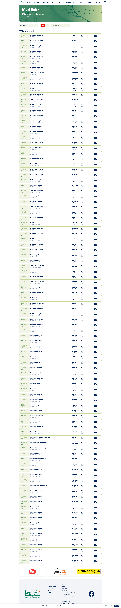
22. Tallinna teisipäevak (36, 190)
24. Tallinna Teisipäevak (37, 72)
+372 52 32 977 (68, 601)
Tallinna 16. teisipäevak (36, 383)
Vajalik (29, 2)
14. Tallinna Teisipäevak (37, 46)
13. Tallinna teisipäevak (36, 233)
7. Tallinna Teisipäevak (36, 67)
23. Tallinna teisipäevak (36, 180)
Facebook (91, 594)
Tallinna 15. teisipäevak (36, 389)
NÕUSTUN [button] (117, 605)
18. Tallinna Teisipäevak (37, 35)
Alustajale (36, 2)
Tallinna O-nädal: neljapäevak (38, 485)
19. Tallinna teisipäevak (36, 212)
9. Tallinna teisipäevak (36, 244)
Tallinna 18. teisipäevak (36, 378)
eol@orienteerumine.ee (68, 603)
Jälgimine (80, 2)
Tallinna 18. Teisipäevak (37, 426)
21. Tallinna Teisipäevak (36, 88)
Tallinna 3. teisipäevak (36, 421)
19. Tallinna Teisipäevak (36, 104)
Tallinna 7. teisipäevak (36, 405)
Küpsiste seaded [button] (109, 605)
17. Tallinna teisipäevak (36, 217)
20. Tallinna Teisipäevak (37, 99)
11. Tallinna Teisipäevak (36, 56)
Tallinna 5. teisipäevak (36, 415)
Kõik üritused (23, 25)
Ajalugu (50, 594)
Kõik (43, 25)
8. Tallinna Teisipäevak (36, 142)
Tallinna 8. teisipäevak (36, 399)
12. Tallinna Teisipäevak (36, 131)
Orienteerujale (52, 586)
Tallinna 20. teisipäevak (36, 372)
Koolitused (90, 2)
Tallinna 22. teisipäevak (36, 356)
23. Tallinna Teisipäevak (37, 78)
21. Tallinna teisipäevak (36, 201)
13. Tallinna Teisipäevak (37, 51)
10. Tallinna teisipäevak (36, 238)
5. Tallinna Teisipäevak (36, 169)
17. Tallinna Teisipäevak (36, 40)
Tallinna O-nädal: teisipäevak (38, 458)
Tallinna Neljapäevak (36, 147)
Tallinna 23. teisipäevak (36, 346)
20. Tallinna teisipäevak (36, 206)
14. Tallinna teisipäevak (36, 228)
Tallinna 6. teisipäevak (36, 410)
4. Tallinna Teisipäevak (36, 174)
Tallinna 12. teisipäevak (36, 394)
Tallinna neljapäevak (36, 185)
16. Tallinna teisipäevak (36, 222)
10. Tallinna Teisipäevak (37, 324)
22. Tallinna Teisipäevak (37, 83)
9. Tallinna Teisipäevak (36, 62)
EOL (60, 2)
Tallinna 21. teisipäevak (36, 367)
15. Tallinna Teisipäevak (37, 303)
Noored (53, 2)
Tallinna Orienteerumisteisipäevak (40, 431)
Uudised (50, 592)
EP (47, 25)
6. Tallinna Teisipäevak (36, 158)
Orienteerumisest (70, 2)
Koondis (45, 2)
